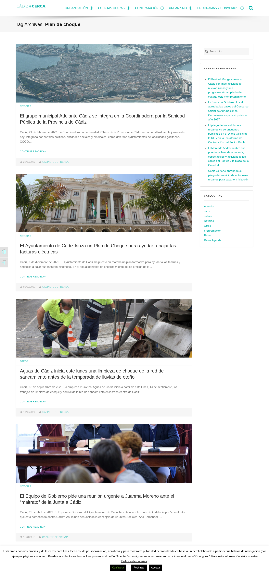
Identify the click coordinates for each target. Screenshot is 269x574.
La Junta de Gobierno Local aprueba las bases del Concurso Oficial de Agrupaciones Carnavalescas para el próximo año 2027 (228, 111)
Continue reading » (33, 151)
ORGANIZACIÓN (76, 8)
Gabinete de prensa (55, 162)
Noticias (25, 106)
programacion (212, 230)
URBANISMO (178, 8)
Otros (24, 361)
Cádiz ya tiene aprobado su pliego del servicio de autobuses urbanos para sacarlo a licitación (228, 175)
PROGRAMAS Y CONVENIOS (217, 8)
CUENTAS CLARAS (111, 8)
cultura (208, 216)
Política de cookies (134, 561)
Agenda (209, 206)
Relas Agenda (212, 240)
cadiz (207, 211)
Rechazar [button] (139, 567)
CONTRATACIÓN (147, 8)
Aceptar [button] (155, 567)
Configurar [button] (118, 567)
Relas (207, 235)
